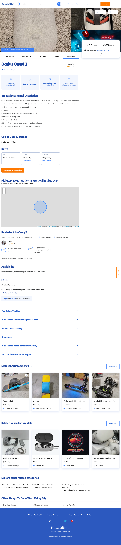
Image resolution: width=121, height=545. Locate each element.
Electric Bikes (39, 515)
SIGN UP (105, 4)
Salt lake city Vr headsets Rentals (16, 487)
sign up (13, 299)
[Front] (9, 4)
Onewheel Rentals (9, 505)
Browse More (113, 366)
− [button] (4, 192)
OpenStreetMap (52, 226)
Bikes (30, 515)
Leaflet (39, 226)
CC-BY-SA (66, 226)
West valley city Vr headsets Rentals (76, 490)
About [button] (77, 4)
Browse (70, 4)
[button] (40, 319)
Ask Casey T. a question (13, 170)
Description (9, 56)
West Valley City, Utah (10, 70)
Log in (5, 299)
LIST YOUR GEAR (91, 4)
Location (42, 56)
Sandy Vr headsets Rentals (43, 487)
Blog (70, 515)
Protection (71, 56)
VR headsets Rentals (40, 505)
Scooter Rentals (69, 505)
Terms (76, 515)
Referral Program (53, 515)
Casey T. (71, 64)
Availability (26, 56)
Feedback (119, 272)
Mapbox (77, 226)
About (64, 515)
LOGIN (115, 4)
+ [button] (4, 189)
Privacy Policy (86, 515)
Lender (56, 56)
